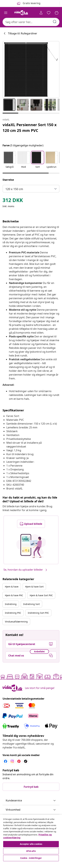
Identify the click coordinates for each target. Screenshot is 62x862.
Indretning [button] (11, 604)
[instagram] (12, 761)
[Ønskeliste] (48, 12)
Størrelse (8, 179)
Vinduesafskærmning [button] (16, 621)
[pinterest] (19, 761)
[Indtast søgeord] (54, 21)
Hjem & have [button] (11, 586)
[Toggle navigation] (6, 13)
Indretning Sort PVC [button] (38, 612)
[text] (13, 201)
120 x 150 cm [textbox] (14, 189)
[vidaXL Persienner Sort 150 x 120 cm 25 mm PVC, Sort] (31, 69)
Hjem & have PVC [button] (14, 595)
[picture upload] (31, 546)
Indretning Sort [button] (31, 604)
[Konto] (41, 12)
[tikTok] (25, 761)
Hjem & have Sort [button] (34, 586)
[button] (9, 161)
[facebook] (5, 761)
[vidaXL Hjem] (21, 12)
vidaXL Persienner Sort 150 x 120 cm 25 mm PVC (30, 127)
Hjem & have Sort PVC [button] (41, 595)
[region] (31, 838)
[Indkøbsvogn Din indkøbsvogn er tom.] (56, 12)
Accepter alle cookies (31, 844)
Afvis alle (31, 851)
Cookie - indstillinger (31, 858)
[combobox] (31, 22)
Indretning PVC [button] (13, 612)
